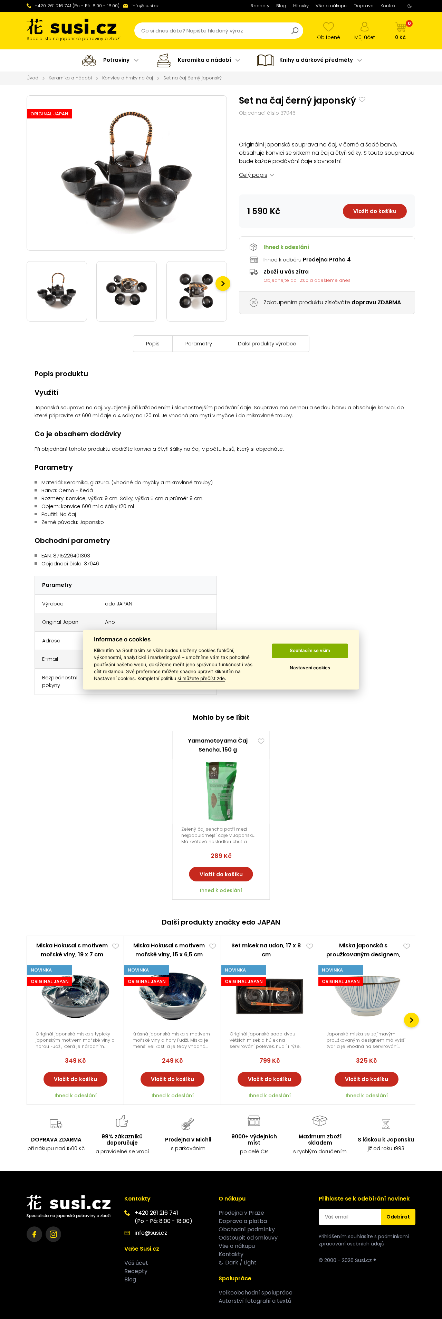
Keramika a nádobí (70, 78)
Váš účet (136, 1263)
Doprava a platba (243, 1221)
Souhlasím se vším (310, 650)
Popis (153, 343)
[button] (222, 283)
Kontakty (231, 1254)
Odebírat (398, 1216)
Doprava (364, 5)
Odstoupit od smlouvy (248, 1238)
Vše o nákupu (331, 5)
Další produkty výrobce (267, 343)
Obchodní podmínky (247, 1229)
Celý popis (253, 175)
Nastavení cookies (310, 668)
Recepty (260, 5)
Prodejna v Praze (241, 1213)
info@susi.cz (145, 5)
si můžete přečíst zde (201, 678)
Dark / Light (241, 1263)
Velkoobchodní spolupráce (255, 1293)
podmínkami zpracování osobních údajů (364, 1240)
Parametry (198, 343)
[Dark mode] (409, 6)
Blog (281, 5)
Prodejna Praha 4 (327, 259)
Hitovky (301, 5)
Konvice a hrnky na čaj (127, 78)
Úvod (32, 78)
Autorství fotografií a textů (255, 1301)
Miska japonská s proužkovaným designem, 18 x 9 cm (363, 954)
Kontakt (389, 5)
